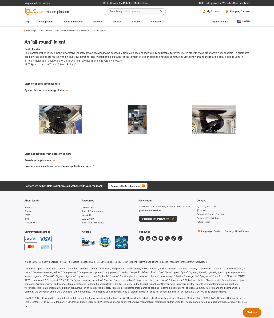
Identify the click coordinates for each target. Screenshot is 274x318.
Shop (27, 21)
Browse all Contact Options (210, 214)
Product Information (73, 21)
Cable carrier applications (66, 31)
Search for (38, 160)
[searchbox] (133, 11)
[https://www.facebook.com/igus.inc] (141, 238)
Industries (98, 21)
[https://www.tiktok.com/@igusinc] (173, 238)
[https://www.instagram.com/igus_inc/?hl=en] (148, 238)
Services (117, 21)
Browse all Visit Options (208, 218)
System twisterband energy (44, 90)
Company (156, 21)
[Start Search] (161, 11)
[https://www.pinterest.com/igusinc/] (180, 238)
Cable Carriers (46, 31)
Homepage (31, 31)
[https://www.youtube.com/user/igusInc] (161, 238)
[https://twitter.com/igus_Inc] (167, 238)
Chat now (252, 312)
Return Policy (203, 222)
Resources (136, 21)
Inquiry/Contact (220, 21)
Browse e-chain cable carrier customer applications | (58, 166)
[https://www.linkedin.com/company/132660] (154, 238)
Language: (211, 231)
